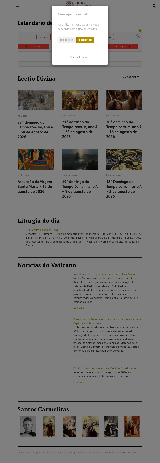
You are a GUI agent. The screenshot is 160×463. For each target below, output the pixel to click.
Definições (66, 40)
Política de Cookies (80, 57)
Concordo (85, 40)
